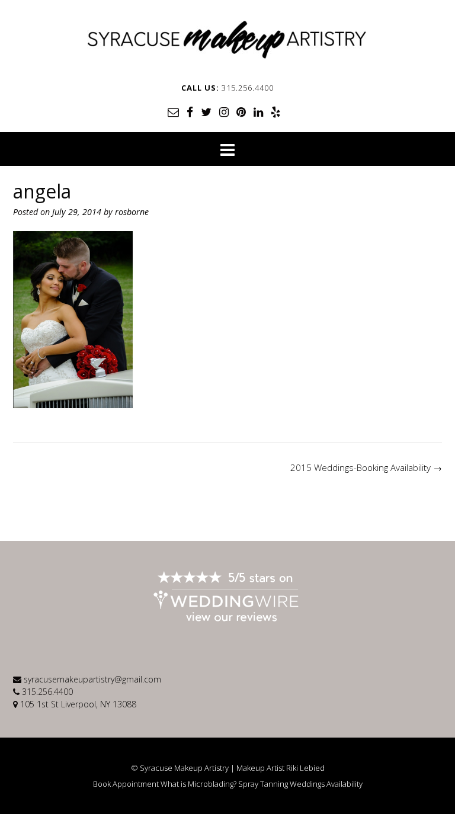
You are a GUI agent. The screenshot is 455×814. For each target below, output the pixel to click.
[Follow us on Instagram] (224, 112)
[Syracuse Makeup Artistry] (227, 39)
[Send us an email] (173, 112)
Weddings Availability (326, 784)
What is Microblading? (198, 784)
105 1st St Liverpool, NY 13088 (78, 704)
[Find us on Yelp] (275, 112)
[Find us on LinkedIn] (258, 112)
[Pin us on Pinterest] (241, 112)
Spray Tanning (263, 784)
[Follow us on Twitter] (206, 112)
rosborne (132, 211)
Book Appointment (126, 784)
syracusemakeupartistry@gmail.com (92, 679)
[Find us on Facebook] (190, 112)
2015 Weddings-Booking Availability (366, 467)
